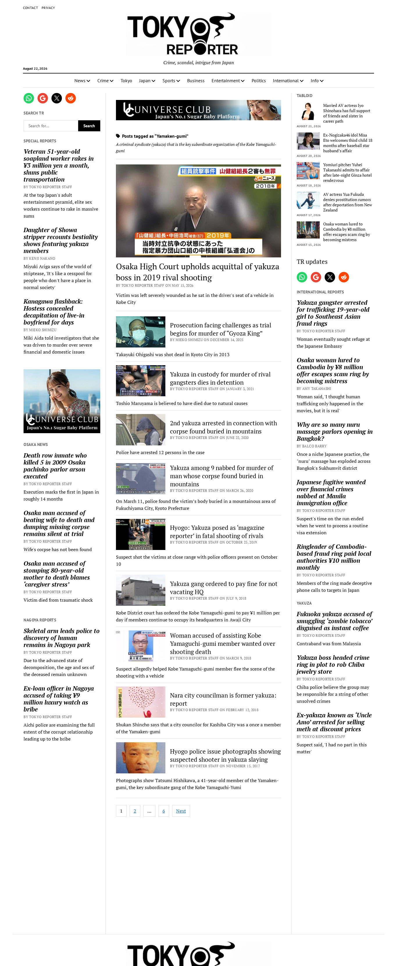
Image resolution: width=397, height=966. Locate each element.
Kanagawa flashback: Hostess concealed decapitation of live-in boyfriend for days (54, 312)
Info (315, 80)
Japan (145, 80)
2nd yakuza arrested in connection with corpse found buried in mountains (223, 427)
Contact (30, 8)
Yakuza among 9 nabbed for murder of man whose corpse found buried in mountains (221, 476)
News (79, 80)
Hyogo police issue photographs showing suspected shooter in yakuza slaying (225, 755)
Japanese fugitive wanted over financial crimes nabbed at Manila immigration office (331, 492)
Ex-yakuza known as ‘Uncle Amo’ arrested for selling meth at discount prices (334, 721)
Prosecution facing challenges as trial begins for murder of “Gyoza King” (220, 329)
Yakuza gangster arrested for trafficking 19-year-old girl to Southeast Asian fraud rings (333, 313)
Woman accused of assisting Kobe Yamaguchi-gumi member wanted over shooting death (222, 643)
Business (196, 80)
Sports (168, 80)
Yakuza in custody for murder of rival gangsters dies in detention (220, 378)
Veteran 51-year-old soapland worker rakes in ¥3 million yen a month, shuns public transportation (59, 165)
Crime (103, 80)
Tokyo (126, 80)
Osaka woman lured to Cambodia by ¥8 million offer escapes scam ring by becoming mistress (346, 231)
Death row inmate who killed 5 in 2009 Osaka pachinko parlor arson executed (55, 466)
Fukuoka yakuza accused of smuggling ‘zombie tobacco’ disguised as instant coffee (334, 620)
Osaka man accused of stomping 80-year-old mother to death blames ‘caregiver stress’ (57, 574)
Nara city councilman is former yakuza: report (223, 699)
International (286, 80)
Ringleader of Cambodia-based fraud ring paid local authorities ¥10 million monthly (334, 557)
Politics (259, 80)
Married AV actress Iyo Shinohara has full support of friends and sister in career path (346, 113)
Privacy (48, 8)
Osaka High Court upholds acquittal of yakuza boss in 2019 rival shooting (197, 272)
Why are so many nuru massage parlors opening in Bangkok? (335, 431)
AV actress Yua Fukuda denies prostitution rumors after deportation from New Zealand (347, 202)
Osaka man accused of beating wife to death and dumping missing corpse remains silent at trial (59, 523)
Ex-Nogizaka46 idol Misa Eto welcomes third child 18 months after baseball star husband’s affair (347, 142)
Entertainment (226, 80)
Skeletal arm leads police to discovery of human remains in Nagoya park (62, 637)
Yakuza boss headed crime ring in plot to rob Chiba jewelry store (333, 664)
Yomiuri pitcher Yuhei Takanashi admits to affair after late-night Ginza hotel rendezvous (347, 172)
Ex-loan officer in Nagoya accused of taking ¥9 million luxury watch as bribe (59, 699)
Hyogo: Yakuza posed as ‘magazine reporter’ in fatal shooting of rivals (217, 532)
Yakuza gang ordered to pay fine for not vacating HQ (224, 588)
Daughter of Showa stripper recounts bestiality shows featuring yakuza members (61, 240)
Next (181, 811)
